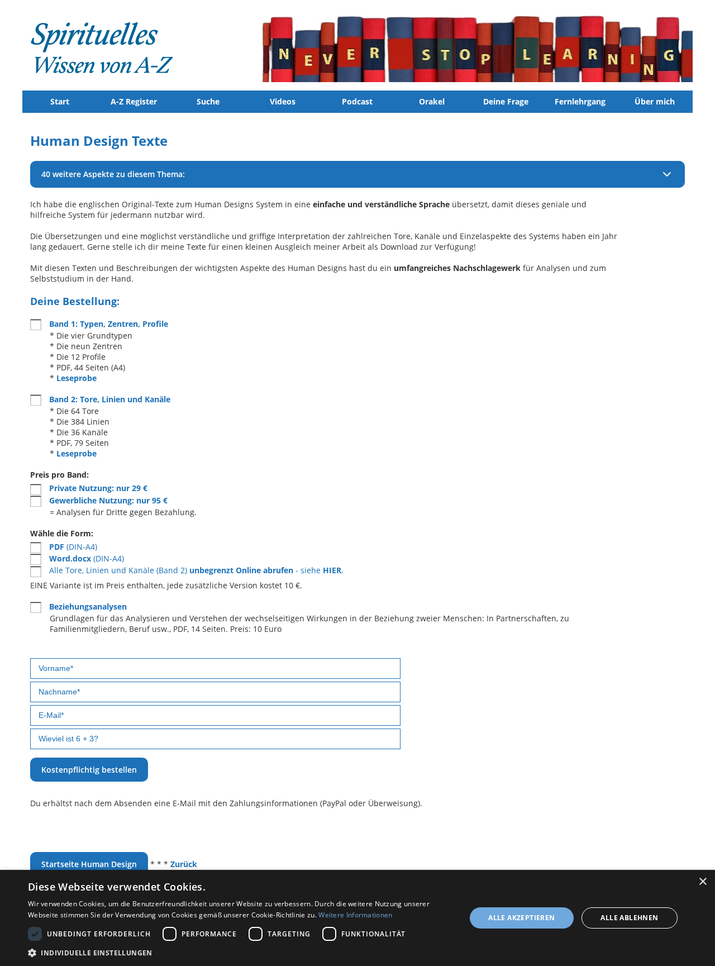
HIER (332, 570)
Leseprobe (76, 378)
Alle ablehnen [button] (629, 917)
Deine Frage (505, 101)
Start (59, 101)
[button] (240, 952)
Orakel (432, 101)
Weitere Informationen (355, 915)
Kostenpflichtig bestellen (89, 769)
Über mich (655, 101)
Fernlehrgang (580, 101)
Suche (208, 101)
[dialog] (357, 918)
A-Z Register (134, 101)
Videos (282, 101)
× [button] (702, 882)
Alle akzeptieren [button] (521, 917)
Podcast (357, 101)
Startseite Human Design (89, 864)
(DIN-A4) (73, 546)
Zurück (183, 864)
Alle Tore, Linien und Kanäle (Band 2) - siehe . (196, 570)
